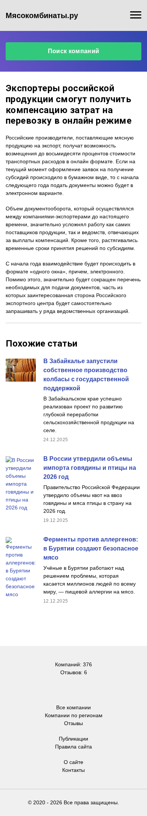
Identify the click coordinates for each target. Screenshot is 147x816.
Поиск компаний (73, 51)
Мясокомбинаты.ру (42, 15)
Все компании (73, 707)
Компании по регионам (74, 715)
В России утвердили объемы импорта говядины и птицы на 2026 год (89, 468)
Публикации (73, 739)
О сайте (73, 762)
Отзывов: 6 (73, 672)
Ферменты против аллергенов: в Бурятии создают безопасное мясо (90, 548)
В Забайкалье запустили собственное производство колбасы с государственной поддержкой (86, 374)
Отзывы (73, 723)
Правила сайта (73, 747)
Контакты (73, 770)
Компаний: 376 (73, 664)
